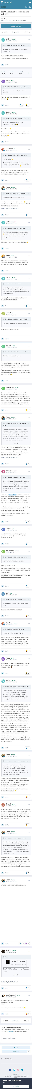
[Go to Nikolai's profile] (3, 346)
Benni (8, 255)
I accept (16, 1086)
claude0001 (10, 551)
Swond (8, 804)
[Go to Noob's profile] (3, 81)
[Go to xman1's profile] (3, 313)
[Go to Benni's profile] (3, 256)
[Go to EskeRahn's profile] (3, 149)
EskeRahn (9, 149)
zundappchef (10, 995)
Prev (5, 32)
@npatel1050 (12, 494)
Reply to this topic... (10, 1038)
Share (16, 1047)
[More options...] (29, 40)
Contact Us (16, 1074)
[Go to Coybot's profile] (3, 529)
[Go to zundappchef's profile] (3, 996)
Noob (20, 45)
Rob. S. (5, 18)
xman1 (8, 313)
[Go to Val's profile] (3, 594)
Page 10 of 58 (16, 32)
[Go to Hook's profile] (3, 188)
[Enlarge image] (8, 962)
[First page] (2, 32)
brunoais (9, 471)
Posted (11, 40)
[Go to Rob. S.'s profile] (3, 951)
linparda (21, 319)
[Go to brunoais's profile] (3, 471)
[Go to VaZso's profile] (3, 40)
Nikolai (8, 345)
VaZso (8, 39)
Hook (8, 187)
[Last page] (29, 32)
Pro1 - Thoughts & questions (18, 20)
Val (7, 593)
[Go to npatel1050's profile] (3, 388)
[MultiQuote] (2, 65)
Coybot (8, 529)
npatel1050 (10, 387)
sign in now (10, 1031)
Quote (7, 64)
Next (26, 32)
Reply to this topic (16, 26)
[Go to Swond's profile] (3, 805)
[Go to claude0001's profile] (3, 551)
